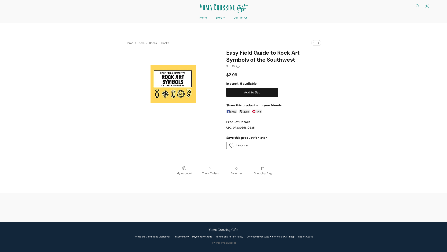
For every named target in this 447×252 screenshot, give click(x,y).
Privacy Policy (181, 236)
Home (203, 17)
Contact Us (241, 17)
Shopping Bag (263, 173)
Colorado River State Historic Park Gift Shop (271, 236)
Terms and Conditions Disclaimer (152, 236)
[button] (223, 8)
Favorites (237, 173)
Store (219, 17)
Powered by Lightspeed (223, 242)
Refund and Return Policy (229, 236)
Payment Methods (202, 236)
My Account (184, 173)
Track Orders (210, 173)
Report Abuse (305, 236)
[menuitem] (313, 43)
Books (153, 43)
